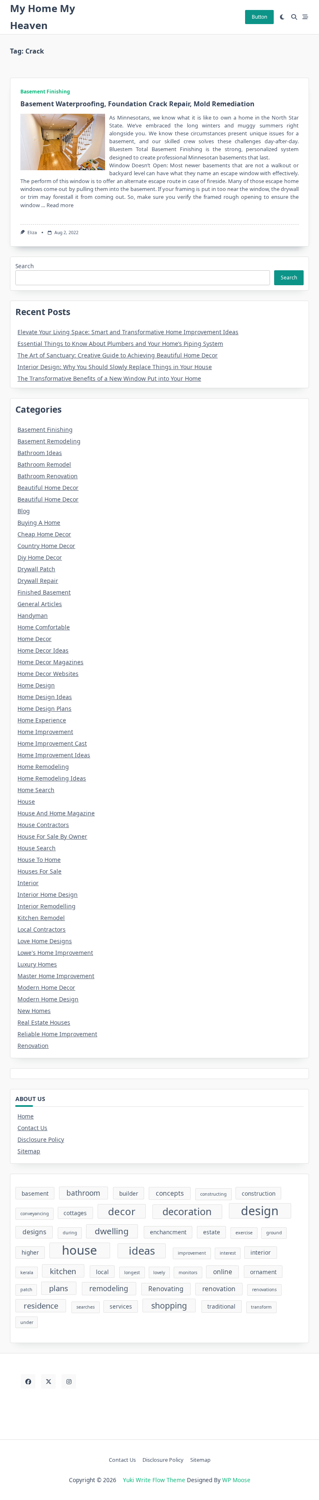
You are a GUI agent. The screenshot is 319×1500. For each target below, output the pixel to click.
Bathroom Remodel (44, 464)
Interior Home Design (47, 894)
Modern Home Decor (46, 987)
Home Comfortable (43, 627)
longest (132, 1272)
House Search (36, 848)
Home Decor (34, 639)
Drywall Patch (36, 569)
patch (26, 1289)
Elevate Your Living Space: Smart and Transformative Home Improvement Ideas (127, 332)
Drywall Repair (37, 581)
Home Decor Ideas (43, 650)
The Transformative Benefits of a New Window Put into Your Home (109, 378)
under (26, 1322)
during (70, 1233)
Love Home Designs (44, 941)
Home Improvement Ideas (53, 755)
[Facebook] (28, 1381)
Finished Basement (44, 592)
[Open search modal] (294, 17)
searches (85, 1307)
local (102, 1272)
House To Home (39, 860)
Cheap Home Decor (44, 534)
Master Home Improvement (55, 976)
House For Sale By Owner (52, 836)
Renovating (166, 1288)
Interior (28, 883)
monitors (188, 1272)
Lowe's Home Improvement (55, 953)
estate (211, 1232)
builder (128, 1193)
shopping (169, 1305)
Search (24, 266)
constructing (213, 1194)
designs (34, 1231)
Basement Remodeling (49, 441)
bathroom (83, 1193)
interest (228, 1253)
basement (35, 1193)
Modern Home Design (48, 999)
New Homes (34, 1011)
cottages (75, 1213)
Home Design (36, 685)
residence (41, 1305)
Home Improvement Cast (52, 743)
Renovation (33, 1046)
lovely (159, 1272)
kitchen (63, 1271)
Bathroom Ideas (39, 453)
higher (30, 1252)
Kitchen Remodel (41, 918)
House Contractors (43, 825)
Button (259, 16)
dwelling (112, 1231)
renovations (264, 1289)
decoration (187, 1211)
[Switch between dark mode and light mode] (282, 17)
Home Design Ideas (44, 697)
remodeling (108, 1288)
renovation (219, 1288)
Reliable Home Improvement (57, 1034)
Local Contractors (41, 929)
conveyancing (34, 1213)
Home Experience (41, 720)
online (222, 1271)
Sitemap (28, 1151)
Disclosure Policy (40, 1139)
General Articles (39, 604)
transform (261, 1307)
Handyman (32, 615)
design (260, 1211)
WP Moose (236, 1480)
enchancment (168, 1232)
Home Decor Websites (48, 674)
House (26, 801)
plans (58, 1288)
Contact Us (32, 1128)
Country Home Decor (46, 546)
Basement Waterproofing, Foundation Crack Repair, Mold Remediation (137, 103)
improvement (192, 1253)
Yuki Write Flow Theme (154, 1480)
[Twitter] (48, 1381)
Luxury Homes (37, 964)
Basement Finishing (45, 91)
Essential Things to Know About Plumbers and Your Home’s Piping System (120, 343)
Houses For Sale (39, 871)
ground (274, 1233)
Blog (23, 511)
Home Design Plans (44, 708)
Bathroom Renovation (47, 476)
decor (121, 1211)
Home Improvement (45, 732)
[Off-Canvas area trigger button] (305, 17)
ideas (142, 1250)
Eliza (32, 232)
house (79, 1250)
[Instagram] (68, 1381)
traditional (221, 1306)
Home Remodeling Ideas (51, 778)
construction (258, 1193)
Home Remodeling (43, 767)
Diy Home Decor (39, 557)
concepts (170, 1193)
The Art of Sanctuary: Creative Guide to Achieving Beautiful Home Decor (117, 355)
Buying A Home (38, 522)
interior (260, 1252)
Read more (60, 205)
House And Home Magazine (56, 813)
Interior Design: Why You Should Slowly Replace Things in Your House (114, 367)
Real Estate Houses (43, 1022)
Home (25, 1116)
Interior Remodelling (46, 906)
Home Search (35, 790)
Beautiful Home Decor (48, 488)
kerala (26, 1272)
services (121, 1306)
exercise (244, 1233)
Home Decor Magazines (50, 662)
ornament (263, 1272)
